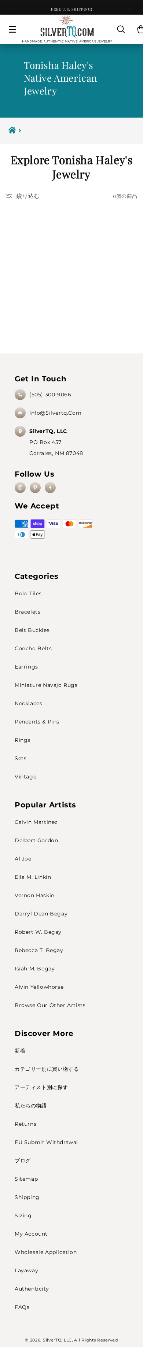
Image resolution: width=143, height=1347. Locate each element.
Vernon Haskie (34, 895)
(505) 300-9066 (50, 394)
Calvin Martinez (36, 822)
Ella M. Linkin (33, 877)
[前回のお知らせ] (14, 9)
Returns (25, 1124)
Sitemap (26, 1179)
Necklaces (28, 703)
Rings (22, 740)
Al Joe (23, 858)
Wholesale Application (46, 1252)
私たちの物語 (31, 1105)
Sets (20, 758)
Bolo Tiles (28, 593)
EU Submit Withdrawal (46, 1142)
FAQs (22, 1307)
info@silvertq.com (55, 413)
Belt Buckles (32, 630)
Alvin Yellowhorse (39, 987)
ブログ (23, 1160)
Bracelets (27, 611)
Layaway (26, 1270)
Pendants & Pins (37, 721)
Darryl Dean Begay (41, 913)
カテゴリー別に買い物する (47, 1069)
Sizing (23, 1215)
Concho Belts (33, 648)
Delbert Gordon (36, 840)
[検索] (121, 29)
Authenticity (32, 1288)
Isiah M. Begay (35, 968)
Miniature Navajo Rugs (46, 685)
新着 (20, 1050)
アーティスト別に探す (41, 1087)
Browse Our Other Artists (50, 1005)
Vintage (25, 776)
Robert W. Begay (38, 932)
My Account (31, 1234)
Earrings (26, 666)
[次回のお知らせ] (129, 9)
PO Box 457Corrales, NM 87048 (56, 442)
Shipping (27, 1197)
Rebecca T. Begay (39, 950)
